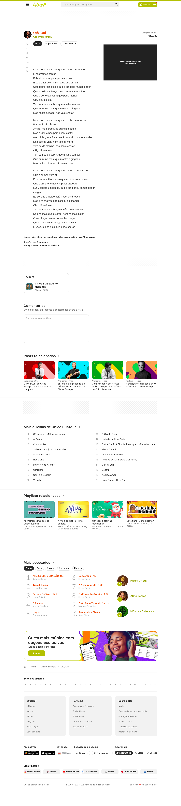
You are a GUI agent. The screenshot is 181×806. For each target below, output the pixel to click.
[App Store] (48, 753)
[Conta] (154, 4)
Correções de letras (82, 721)
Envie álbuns (79, 711)
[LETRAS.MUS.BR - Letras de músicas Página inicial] (40, 4)
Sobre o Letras (125, 721)
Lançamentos (33, 731)
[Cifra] (27, 58)
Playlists (31, 721)
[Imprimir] (27, 62)
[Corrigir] (27, 67)
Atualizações (33, 726)
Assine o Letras (80, 726)
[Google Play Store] (31, 753)
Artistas (31, 711)
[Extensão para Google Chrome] (64, 753)
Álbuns (30, 716)
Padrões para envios (128, 731)
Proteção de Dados (128, 716)
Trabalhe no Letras (127, 726)
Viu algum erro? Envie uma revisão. (42, 245)
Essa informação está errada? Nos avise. (73, 237)
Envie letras (78, 716)
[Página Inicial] (25, 666)
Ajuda (121, 706)
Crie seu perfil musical (83, 706)
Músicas (31, 706)
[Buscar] (116, 4)
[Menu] (28, 4)
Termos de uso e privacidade (132, 711)
